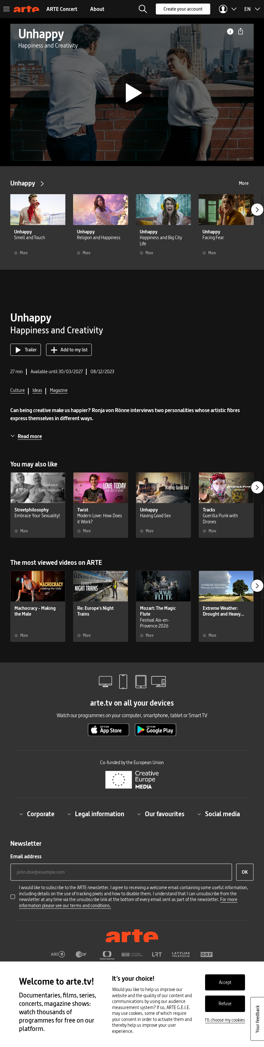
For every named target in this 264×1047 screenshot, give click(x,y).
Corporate (40, 814)
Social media (222, 814)
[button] (143, 9)
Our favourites (164, 814)
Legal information (99, 814)
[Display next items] (257, 209)
